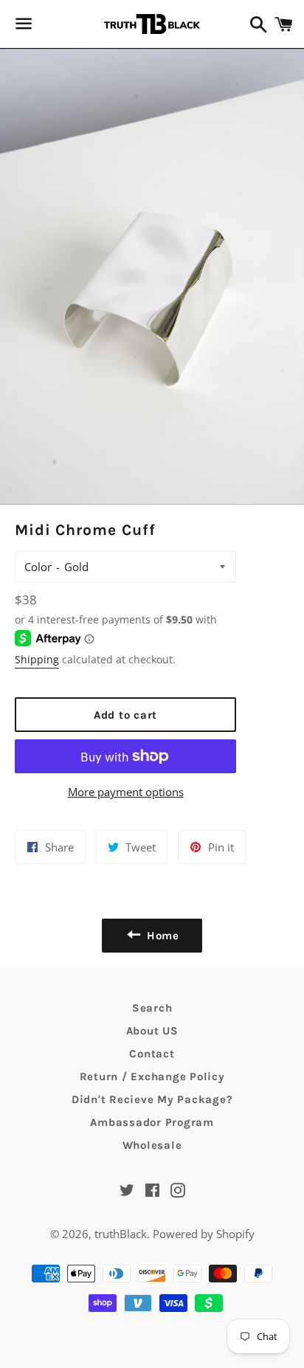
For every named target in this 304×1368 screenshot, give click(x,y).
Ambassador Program (152, 1122)
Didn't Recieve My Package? (152, 1099)
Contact (151, 1053)
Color (38, 566)
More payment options (126, 791)
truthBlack (120, 1233)
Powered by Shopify (204, 1233)
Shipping (37, 659)
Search (152, 1008)
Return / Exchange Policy (152, 1076)
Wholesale (152, 1145)
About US (152, 1030)
